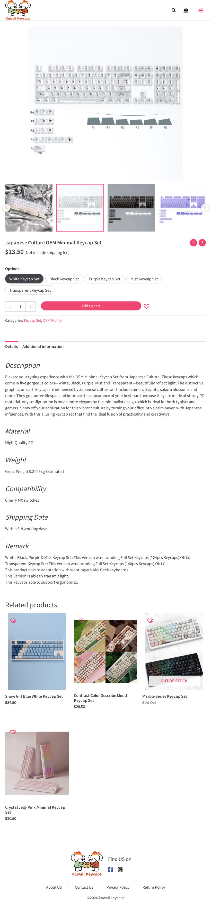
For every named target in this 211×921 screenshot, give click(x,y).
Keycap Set (32, 320)
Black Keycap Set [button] (64, 278)
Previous (6, 208)
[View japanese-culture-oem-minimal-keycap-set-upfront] (28, 208)
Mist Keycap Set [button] (144, 278)
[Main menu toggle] (201, 9)
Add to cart (91, 305)
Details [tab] (11, 346)
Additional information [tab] (43, 346)
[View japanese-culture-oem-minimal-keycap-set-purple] (182, 208)
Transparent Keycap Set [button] (30, 290)
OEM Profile (52, 320)
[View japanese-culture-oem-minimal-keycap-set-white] (80, 208)
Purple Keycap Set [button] (104, 278)
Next (204, 208)
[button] (174, 10)
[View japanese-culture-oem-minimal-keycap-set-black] (131, 208)
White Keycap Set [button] (24, 278)
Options (12, 268)
